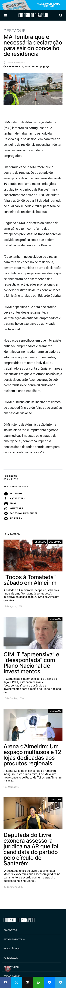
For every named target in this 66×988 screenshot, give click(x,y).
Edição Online (12, 976)
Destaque (14, 30)
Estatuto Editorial (15, 939)
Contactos (10, 930)
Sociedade (55, 541)
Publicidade (10, 957)
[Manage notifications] (8, 969)
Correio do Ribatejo (33, 15)
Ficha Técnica (12, 948)
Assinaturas (11, 967)
